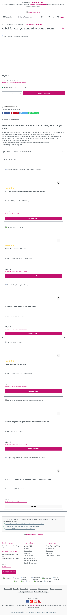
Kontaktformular (6, 567)
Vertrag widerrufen (9, 572)
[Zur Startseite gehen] (33, 12)
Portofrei (49, 553)
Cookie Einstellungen (30, 563)
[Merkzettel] (49, 17)
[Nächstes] (65, 337)
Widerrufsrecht (28, 556)
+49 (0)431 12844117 (9, 551)
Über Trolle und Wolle (53, 546)
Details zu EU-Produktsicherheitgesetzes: (18, 151)
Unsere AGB (28, 546)
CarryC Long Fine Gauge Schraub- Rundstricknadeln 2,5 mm (28, 479)
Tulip (63, 28)
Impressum (27, 553)
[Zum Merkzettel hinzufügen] (58, 183)
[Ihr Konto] (53, 17)
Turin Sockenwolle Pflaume (15, 249)
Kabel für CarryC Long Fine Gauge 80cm (20, 306)
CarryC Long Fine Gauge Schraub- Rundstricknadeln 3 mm (27, 422)
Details (33, 506)
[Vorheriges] (2, 337)
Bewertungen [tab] (15, 119)
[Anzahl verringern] (3, 93)
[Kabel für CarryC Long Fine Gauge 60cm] (33, 53)
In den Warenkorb (44, 93)
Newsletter (49, 551)
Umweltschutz (50, 548)
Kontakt (26, 548)
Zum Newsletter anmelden (34, 534)
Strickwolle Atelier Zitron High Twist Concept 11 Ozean (25, 191)
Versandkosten (34, 605)
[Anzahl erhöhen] (21, 93)
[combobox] (28, 17)
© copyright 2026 (17, 612)
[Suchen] (42, 17)
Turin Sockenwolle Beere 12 (15, 364)
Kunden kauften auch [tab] (9, 159)
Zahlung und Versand (30, 560)
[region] (33, 4)
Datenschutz (28, 551)
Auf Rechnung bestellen (53, 556)
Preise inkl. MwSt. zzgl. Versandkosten (14, 82)
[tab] (6, 119)
